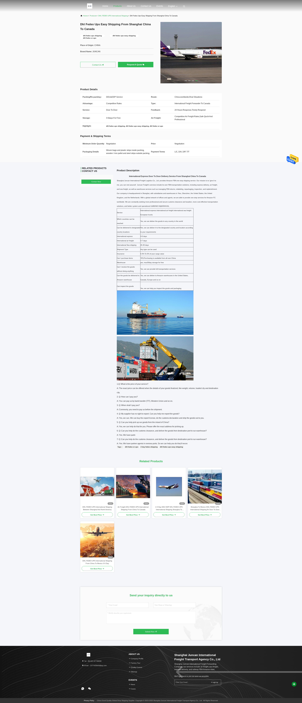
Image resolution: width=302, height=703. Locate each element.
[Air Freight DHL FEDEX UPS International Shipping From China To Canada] (133, 486)
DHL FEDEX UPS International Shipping (113, 16)
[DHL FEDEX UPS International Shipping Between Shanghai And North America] (97, 486)
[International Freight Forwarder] (191, 52)
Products (117, 6)
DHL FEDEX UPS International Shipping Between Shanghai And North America (97, 508)
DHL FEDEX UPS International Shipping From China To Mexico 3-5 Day (97, 562)
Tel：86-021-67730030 (92, 661)
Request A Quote (135, 65)
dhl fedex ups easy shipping (171, 447)
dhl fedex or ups (131, 447)
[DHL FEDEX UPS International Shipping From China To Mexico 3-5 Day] (97, 540)
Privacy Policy (89, 700)
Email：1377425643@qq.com (95, 665)
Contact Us (146, 6)
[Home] (90, 6)
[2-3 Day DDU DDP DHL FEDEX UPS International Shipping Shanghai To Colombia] (169, 486)
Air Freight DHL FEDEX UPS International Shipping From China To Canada (133, 508)
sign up (215, 682)
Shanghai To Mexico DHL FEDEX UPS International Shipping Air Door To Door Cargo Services (204, 508)
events (159, 6)
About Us (131, 6)
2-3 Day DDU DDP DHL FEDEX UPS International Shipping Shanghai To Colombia (168, 508)
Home (105, 6)
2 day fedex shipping (149, 447)
